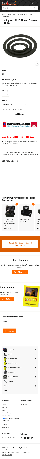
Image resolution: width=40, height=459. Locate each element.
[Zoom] (37, 63)
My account (5, 427)
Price (4, 71)
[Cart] (32, 3)
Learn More (22, 154)
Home (3, 15)
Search (4, 404)
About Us (5, 407)
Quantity (5, 91)
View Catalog (7, 299)
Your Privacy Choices (12, 418)
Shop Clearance (20, 272)
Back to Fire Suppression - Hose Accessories (21, 244)
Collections (11, 15)
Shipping (4, 109)
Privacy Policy (6, 413)
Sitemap (4, 424)
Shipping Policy (7, 416)
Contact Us (23, 404)
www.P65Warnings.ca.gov (10, 154)
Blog (3, 410)
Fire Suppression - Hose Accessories (18, 199)
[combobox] (20, 8)
